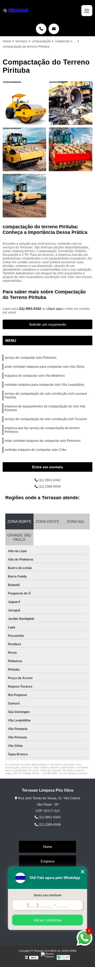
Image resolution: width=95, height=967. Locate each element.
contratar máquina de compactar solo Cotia (35, 450)
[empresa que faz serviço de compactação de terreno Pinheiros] (24, 195)
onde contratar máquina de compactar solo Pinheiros (42, 441)
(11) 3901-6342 (30, 309)
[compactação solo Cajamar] (24, 149)
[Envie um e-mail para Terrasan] (54, 29)
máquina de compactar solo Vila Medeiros (34, 376)
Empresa (47, 861)
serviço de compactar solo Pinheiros (30, 358)
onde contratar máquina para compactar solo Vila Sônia (44, 367)
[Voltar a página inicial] (17, 10)
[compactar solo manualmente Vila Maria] (24, 103)
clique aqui (54, 309)
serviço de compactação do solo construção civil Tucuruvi (45, 419)
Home (47, 847)
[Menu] (86, 10)
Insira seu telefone (47, 895)
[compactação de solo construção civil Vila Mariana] (70, 149)
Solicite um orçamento (47, 324)
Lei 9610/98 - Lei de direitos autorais (64, 773)
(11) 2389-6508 (49, 486)
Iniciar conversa (47, 920)
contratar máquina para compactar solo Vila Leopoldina (44, 385)
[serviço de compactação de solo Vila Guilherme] (70, 103)
